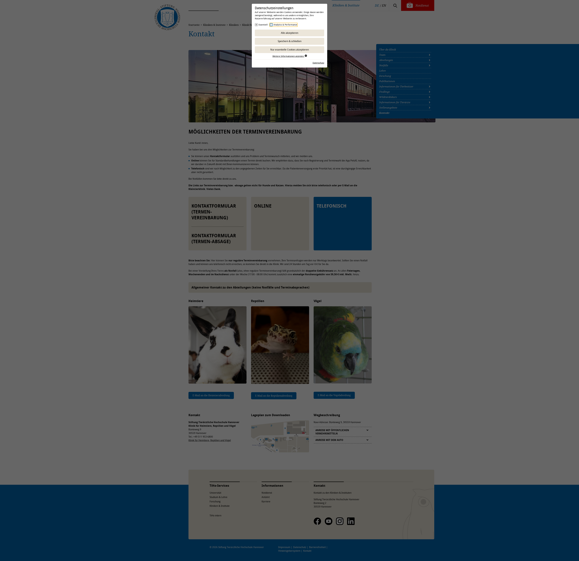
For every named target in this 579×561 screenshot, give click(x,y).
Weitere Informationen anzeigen (288, 56)
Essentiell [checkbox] (263, 24)
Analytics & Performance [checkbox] (285, 24)
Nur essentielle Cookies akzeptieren (289, 49)
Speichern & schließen (289, 41)
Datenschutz (318, 62)
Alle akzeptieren (289, 33)
